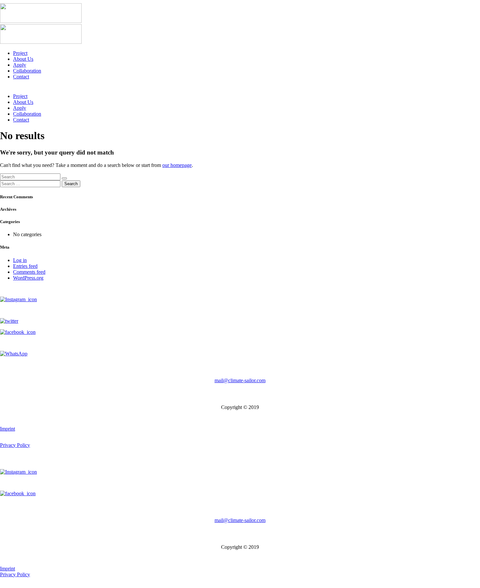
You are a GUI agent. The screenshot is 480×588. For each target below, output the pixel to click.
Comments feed (29, 272)
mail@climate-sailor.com (240, 380)
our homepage (177, 165)
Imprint (7, 429)
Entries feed (25, 266)
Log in (20, 260)
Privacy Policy (15, 445)
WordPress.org (28, 278)
